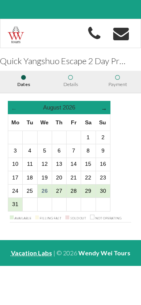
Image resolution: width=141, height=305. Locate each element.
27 (59, 191)
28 (73, 191)
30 (103, 191)
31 (15, 204)
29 (88, 191)
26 (45, 191)
